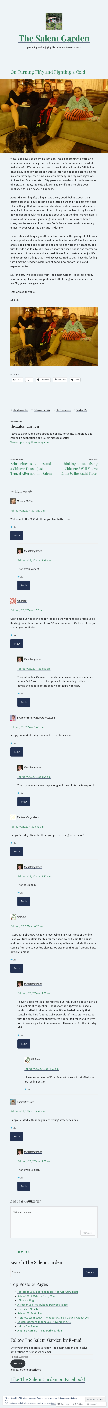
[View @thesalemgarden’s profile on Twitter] (22, 1252)
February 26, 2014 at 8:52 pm (27, 826)
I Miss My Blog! (25, 1300)
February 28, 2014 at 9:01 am (33, 993)
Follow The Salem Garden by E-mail (46, 1340)
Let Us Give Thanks (28, 1326)
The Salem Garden (54, 37)
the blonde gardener (28, 817)
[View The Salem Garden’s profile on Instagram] (25, 1252)
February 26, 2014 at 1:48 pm (27, 727)
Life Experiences (63, 410)
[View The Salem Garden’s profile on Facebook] (18, 1252)
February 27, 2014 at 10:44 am (27, 1111)
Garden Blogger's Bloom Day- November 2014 (44, 1321)
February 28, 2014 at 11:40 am (41, 1068)
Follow (18, 1363)
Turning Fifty (81, 410)
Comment (87, 1233)
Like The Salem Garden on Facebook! (47, 1379)
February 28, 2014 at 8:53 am (33, 668)
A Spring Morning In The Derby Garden (39, 1330)
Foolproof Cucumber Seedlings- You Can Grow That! (47, 1291)
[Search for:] (44, 1272)
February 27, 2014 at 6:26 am (26, 926)
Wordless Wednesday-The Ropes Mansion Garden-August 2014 (53, 1317)
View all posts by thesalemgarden (30, 442)
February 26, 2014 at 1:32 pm (26, 610)
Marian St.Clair (25, 501)
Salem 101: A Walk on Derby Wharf (37, 1296)
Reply (17, 535)
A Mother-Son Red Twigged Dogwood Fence (42, 1304)
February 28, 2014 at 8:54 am (34, 776)
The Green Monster (28, 1309)
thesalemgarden (20, 410)
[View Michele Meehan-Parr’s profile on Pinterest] (29, 1252)
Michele (21, 916)
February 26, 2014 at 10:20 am (27, 510)
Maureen (22, 600)
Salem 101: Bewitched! (30, 1313)
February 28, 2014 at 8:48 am (34, 560)
